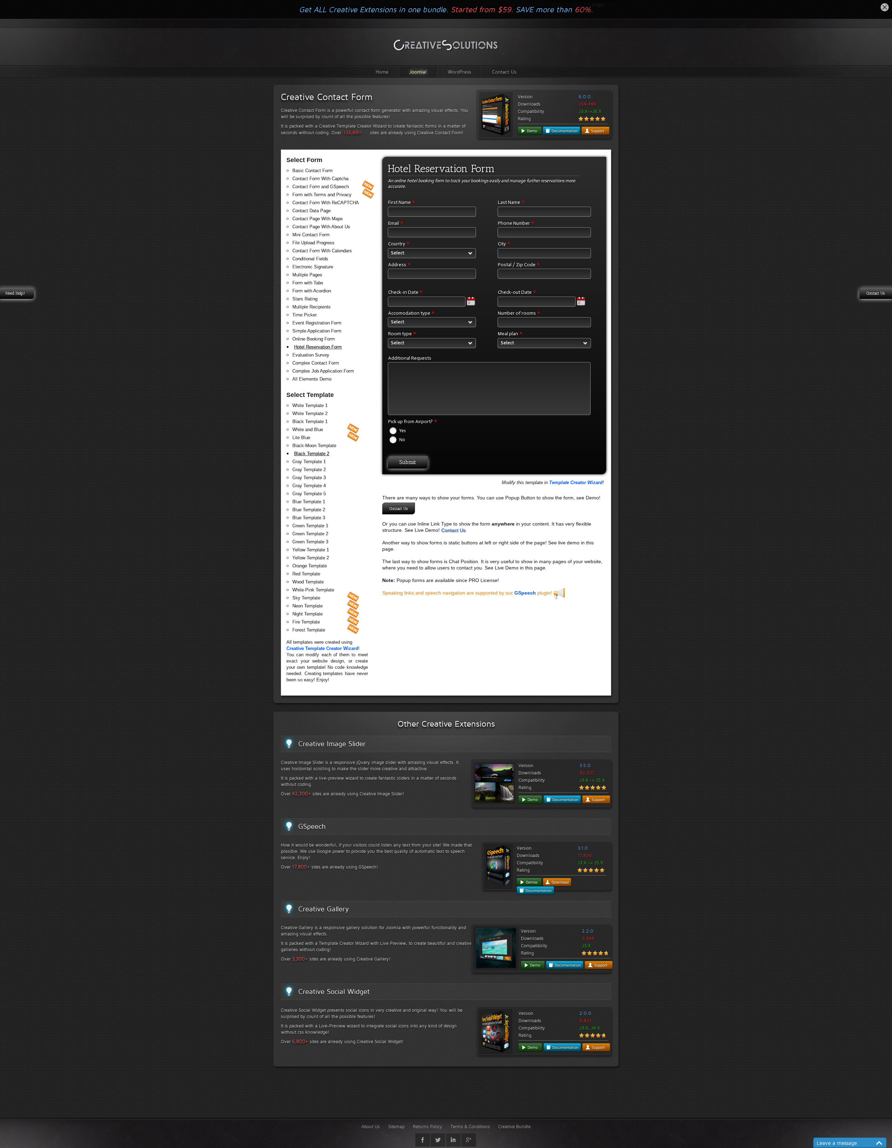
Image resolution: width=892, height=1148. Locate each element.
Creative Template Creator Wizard (322, 648)
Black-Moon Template (314, 445)
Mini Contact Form (311, 234)
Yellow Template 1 (310, 549)
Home (382, 72)
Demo (531, 131)
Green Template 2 (310, 533)
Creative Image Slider (332, 744)
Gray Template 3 (309, 477)
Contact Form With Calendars (322, 250)
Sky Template (306, 597)
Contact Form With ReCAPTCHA (325, 202)
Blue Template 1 (308, 501)
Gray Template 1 (309, 461)
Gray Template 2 (309, 469)
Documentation (564, 131)
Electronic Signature (312, 266)
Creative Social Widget (334, 991)
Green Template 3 (310, 541)
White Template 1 (310, 405)
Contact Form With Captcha (320, 178)
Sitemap (396, 1126)
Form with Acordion (311, 290)
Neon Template (307, 606)
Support (597, 131)
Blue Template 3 (308, 517)
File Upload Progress (313, 242)
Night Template (307, 614)
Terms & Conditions (470, 1126)
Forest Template (308, 630)
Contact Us (504, 72)
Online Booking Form (313, 339)
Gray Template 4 (309, 485)
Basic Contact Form (312, 170)
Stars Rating (304, 298)
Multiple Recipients (311, 306)
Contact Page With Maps (317, 218)
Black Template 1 (310, 421)
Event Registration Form (316, 323)
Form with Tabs (307, 282)
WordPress (459, 72)
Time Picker (304, 314)
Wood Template (308, 581)
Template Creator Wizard (575, 482)
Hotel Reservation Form (318, 347)
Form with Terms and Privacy (322, 194)
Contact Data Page (311, 210)
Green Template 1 (310, 525)
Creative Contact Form (326, 97)
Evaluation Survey (310, 355)
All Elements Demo (311, 379)
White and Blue (307, 429)
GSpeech (525, 593)
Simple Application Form (316, 331)
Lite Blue (301, 437)
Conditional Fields (310, 258)
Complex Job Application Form (323, 371)
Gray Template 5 (309, 493)
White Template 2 (310, 413)
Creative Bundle (514, 1126)
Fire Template (306, 622)
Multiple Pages (307, 274)
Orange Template (309, 565)
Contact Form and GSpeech (320, 186)
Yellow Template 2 (310, 557)
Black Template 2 (311, 453)
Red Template (306, 573)
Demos (531, 882)
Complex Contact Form (315, 363)
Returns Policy (427, 1126)
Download (559, 882)
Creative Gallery (323, 909)
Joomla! (418, 72)
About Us (370, 1126)
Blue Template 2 (308, 509)
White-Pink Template (313, 589)
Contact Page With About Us (321, 226)
